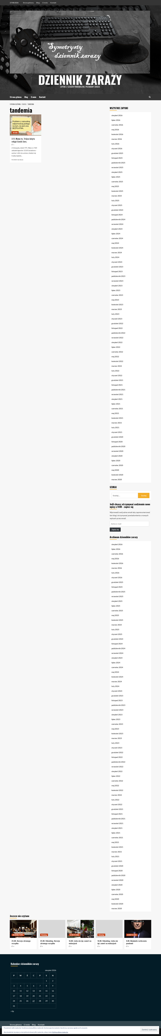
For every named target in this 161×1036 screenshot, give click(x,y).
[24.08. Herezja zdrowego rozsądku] (23, 929)
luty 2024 (115, 257)
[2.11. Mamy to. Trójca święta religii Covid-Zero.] (25, 124)
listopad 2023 (117, 271)
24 (14, 1001)
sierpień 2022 (116, 342)
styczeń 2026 (116, 148)
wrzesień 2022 (117, 338)
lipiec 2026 (115, 120)
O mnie (45, 3)
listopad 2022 (117, 328)
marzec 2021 (116, 423)
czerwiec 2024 (117, 238)
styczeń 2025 (116, 205)
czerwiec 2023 (117, 295)
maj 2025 (115, 186)
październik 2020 (118, 446)
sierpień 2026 (116, 115)
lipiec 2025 (115, 177)
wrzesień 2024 (117, 224)
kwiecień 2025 (117, 191)
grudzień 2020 (117, 437)
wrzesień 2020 (117, 451)
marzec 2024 (116, 252)
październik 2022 (118, 333)
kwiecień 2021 (117, 418)
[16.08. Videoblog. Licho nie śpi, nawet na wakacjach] (109, 929)
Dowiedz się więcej (17, 160)
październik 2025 (118, 163)
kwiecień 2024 (117, 248)
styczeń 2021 (116, 432)
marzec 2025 (116, 196)
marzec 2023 (116, 309)
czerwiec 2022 (117, 352)
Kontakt (53, 3)
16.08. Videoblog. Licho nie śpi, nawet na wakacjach (107, 942)
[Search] (149, 97)
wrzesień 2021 (117, 394)
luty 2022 (115, 371)
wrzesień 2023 (117, 281)
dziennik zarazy (80, 79)
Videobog (44, 935)
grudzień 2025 (117, 153)
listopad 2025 (117, 158)
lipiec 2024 (115, 234)
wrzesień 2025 (117, 167)
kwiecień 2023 (117, 304)
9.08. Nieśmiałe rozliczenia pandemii (136, 942)
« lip (12, 1011)
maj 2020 (115, 470)
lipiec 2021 (115, 404)
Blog (38, 3)
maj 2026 (115, 129)
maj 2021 (115, 413)
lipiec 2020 (115, 460)
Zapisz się (115, 530)
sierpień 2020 (116, 456)
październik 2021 (118, 390)
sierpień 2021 (116, 399)
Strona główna (28, 3)
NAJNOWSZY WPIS (18, 935)
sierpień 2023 (116, 286)
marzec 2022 (116, 366)
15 (46, 991)
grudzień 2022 (117, 323)
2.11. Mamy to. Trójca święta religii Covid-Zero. (23, 140)
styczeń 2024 (116, 262)
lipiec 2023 (115, 290)
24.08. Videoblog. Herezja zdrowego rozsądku (50, 942)
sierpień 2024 (116, 229)
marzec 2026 (116, 139)
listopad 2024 (117, 215)
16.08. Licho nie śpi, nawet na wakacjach (80, 942)
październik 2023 (118, 276)
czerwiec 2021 (117, 408)
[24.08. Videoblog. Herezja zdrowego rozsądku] (51, 929)
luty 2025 (115, 200)
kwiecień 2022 (117, 361)
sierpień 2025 (116, 172)
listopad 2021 (117, 385)
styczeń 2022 (116, 375)
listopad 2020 (117, 442)
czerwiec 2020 (117, 465)
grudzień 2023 (117, 267)
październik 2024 (118, 219)
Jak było (15, 132)
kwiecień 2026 (117, 134)
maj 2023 (115, 300)
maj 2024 (115, 243)
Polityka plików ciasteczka (60, 1032)
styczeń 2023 (116, 319)
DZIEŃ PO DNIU (74, 935)
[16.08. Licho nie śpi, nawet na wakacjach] (80, 929)
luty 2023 (115, 314)
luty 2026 (115, 144)
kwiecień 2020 (117, 475)
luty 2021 (115, 427)
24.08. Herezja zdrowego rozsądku (21, 942)
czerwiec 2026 (117, 125)
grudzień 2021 (117, 380)
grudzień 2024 (117, 210)
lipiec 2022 (115, 347)
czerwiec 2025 (117, 182)
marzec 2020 (116, 479)
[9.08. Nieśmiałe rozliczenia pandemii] (137, 929)
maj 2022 (115, 356)
